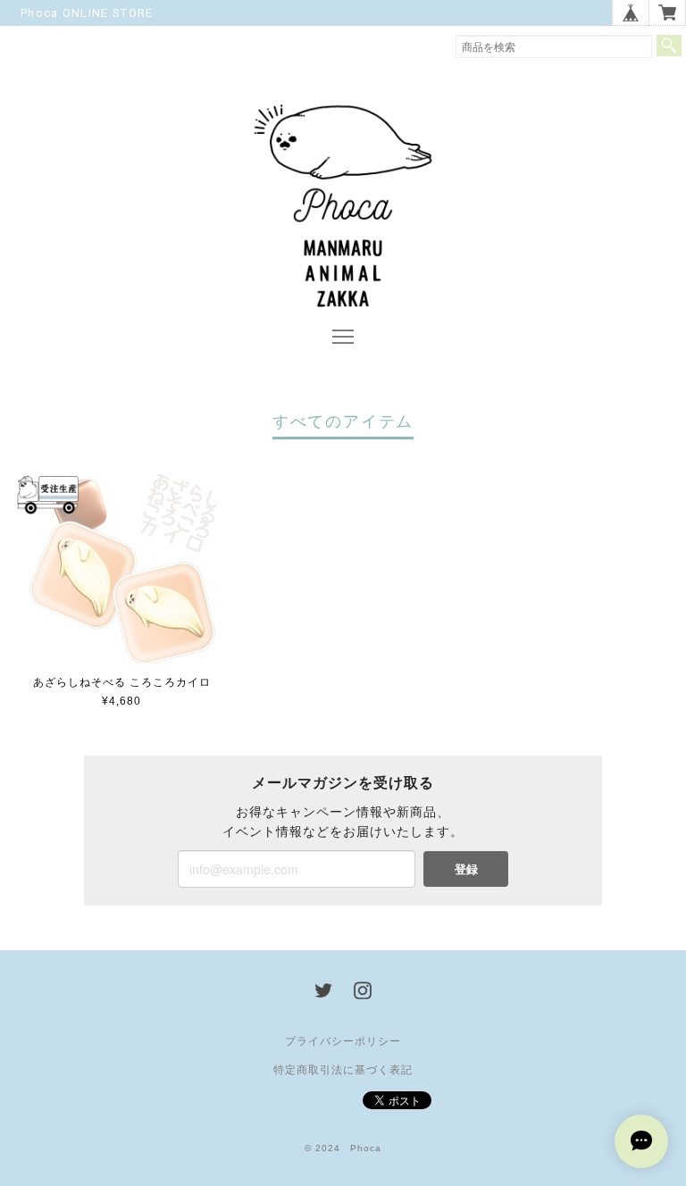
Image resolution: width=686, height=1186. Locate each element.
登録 (466, 868)
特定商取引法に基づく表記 (343, 1070)
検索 (669, 45)
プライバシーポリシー (343, 1041)
